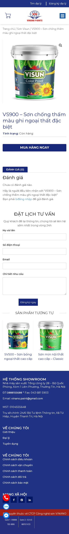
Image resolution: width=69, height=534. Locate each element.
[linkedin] (30, 500)
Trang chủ (9, 29)
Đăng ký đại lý (57, 3)
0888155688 (15, 392)
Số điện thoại (11, 245)
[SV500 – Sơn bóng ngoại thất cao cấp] (18, 335)
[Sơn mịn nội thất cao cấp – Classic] (50, 335)
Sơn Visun (23, 29)
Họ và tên (9, 230)
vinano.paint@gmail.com (27, 398)
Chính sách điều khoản (17, 459)
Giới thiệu (9, 432)
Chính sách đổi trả (14, 476)
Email (6, 259)
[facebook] (14, 500)
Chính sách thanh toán (17, 471)
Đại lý (6, 437)
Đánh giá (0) (15, 169)
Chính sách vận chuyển (18, 465)
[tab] (15, 169)
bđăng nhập (23, 199)
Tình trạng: (11, 133)
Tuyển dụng (10, 443)
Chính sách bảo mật (15, 482)
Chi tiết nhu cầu (13, 274)
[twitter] (22, 500)
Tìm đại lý (36, 3)
